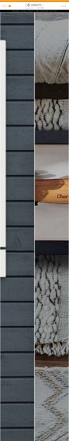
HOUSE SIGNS (23, 11)
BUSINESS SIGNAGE (44, 11)
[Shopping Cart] (63, 6)
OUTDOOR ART (30, 11)
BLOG (51, 11)
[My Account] (61, 6)
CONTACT (55, 11)
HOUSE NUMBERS (15, 11)
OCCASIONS (36, 11)
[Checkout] (65, 6)
